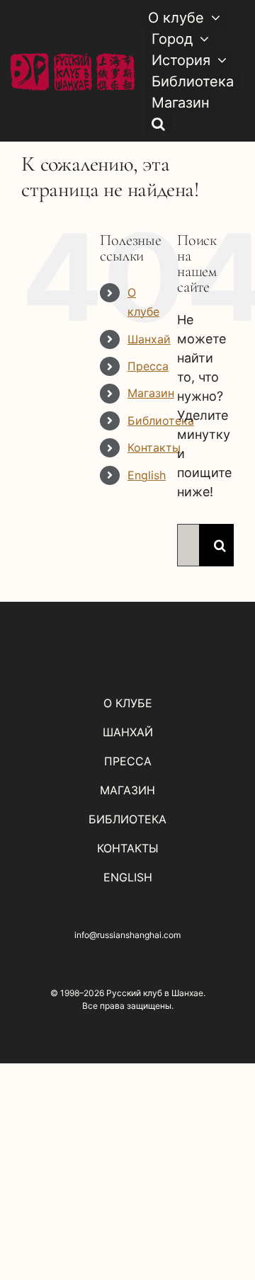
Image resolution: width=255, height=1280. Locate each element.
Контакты (154, 447)
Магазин (151, 393)
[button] (158, 124)
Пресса (148, 366)
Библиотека (161, 420)
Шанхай (149, 339)
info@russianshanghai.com (127, 935)
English (147, 475)
